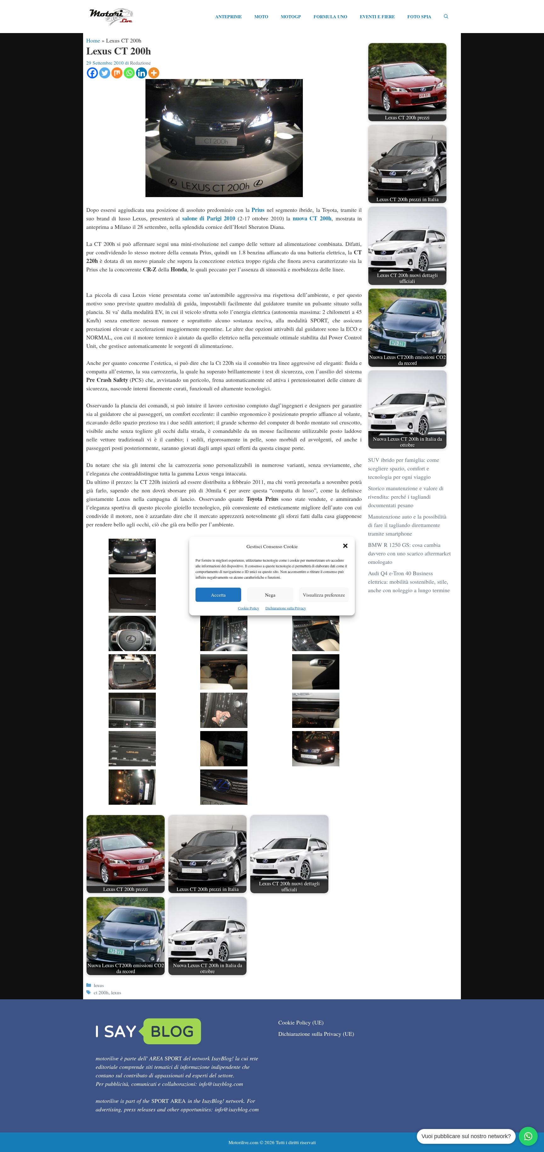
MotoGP (291, 16)
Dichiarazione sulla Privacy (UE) (316, 1033)
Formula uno (330, 16)
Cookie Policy (248, 607)
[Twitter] (104, 72)
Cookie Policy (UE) (301, 1022)
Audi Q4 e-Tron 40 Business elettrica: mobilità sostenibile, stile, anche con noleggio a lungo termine (409, 581)
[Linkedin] (141, 72)
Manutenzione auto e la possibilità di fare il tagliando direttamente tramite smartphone (407, 525)
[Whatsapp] (129, 72)
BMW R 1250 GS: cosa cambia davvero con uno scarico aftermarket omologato (409, 553)
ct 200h (101, 992)
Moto (261, 16)
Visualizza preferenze (324, 594)
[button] (345, 546)
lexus (99, 985)
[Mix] (116, 72)
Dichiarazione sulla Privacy (285, 607)
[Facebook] (92, 72)
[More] (153, 72)
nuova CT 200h (312, 218)
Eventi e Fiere (377, 16)
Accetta (218, 594)
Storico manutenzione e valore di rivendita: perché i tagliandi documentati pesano (406, 496)
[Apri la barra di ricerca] (446, 16)
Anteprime (228, 16)
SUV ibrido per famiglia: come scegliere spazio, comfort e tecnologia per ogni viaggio (403, 468)
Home (93, 40)
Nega (270, 594)
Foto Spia (419, 16)
